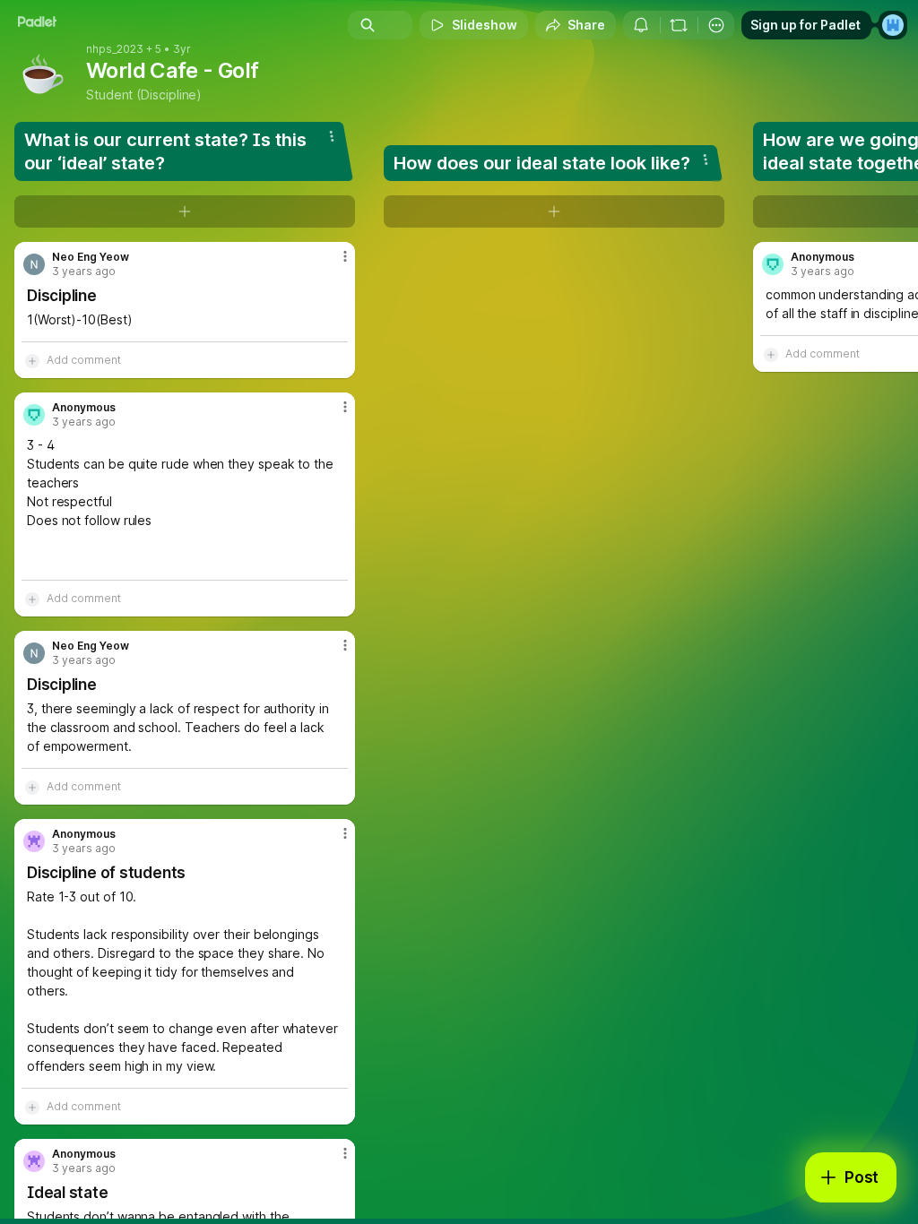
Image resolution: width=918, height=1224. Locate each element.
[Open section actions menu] (331, 136)
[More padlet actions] (716, 25)
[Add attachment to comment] (32, 360)
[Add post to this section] (184, 211)
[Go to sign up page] (893, 25)
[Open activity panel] (641, 25)
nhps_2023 (114, 49)
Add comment (84, 359)
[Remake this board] (679, 25)
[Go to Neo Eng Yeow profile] (34, 264)
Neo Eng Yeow (90, 257)
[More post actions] (333, 263)
